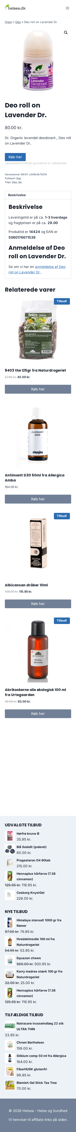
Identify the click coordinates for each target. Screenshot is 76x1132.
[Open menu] (67, 8)
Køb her (15, 157)
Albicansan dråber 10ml (26, 585)
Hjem (8, 22)
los (20, 182)
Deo (18, 22)
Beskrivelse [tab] (17, 195)
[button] (66, 32)
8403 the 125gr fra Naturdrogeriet (35, 370)
